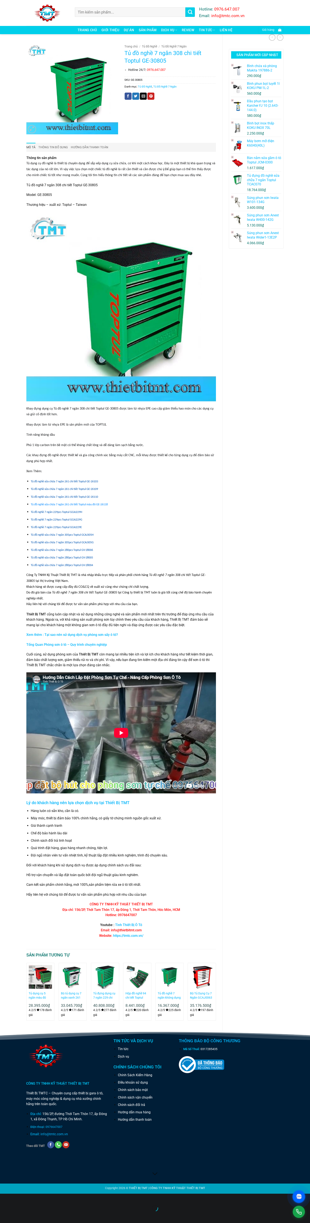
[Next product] (272, 37)
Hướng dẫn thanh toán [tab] (89, 147)
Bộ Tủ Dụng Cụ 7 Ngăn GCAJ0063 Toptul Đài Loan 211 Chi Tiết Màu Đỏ (201, 996)
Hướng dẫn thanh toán (135, 1120)
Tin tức (123, 1049)
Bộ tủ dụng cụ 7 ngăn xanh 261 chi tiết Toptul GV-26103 (72, 996)
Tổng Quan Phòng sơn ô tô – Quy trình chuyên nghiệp (66, 645)
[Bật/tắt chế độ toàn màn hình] (16, 1198)
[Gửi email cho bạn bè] (143, 96)
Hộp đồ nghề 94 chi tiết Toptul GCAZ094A (135, 996)
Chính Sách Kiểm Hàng (135, 1075)
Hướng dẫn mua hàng (134, 1112)
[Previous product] (280, 37)
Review (188, 30)
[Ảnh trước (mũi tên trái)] (4, 1215)
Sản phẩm (148, 30)
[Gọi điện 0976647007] (299, 1212)
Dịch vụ (167, 30)
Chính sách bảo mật (133, 1090)
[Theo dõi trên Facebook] (50, 1144)
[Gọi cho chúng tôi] (58, 1144)
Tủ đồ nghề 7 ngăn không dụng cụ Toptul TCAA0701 (169, 996)
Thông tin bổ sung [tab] (53, 147)
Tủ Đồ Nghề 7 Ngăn (174, 46)
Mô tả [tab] (30, 147)
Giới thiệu (110, 30)
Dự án (129, 30)
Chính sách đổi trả (131, 1105)
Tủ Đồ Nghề (149, 46)
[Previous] (26, 993)
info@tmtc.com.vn (54, 1134)
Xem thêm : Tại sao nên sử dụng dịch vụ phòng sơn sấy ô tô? (72, 635)
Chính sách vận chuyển (135, 1097)
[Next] (216, 993)
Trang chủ (87, 30)
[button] (270, 30)
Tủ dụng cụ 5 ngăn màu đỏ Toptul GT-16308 (39, 996)
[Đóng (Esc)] (41, 1198)
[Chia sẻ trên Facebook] (128, 96)
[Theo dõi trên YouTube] (65, 1144)
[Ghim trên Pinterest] (150, 96)
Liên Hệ (226, 30)
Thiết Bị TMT (117, 802)
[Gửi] (190, 12)
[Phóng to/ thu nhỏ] (4, 1198)
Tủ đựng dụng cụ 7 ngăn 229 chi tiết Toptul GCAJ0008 (104, 996)
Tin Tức (205, 30)
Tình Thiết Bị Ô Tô (128, 925)
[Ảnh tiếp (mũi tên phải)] (16, 1215)
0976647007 (54, 1127)
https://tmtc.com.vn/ (128, 936)
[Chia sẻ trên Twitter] (135, 96)
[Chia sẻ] (29, 1198)
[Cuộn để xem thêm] (155, 1173)
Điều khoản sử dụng (133, 1082)
